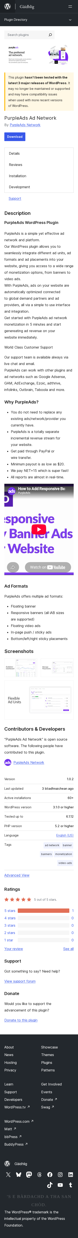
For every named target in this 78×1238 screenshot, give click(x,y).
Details (14, 153)
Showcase (49, 1047)
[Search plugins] (50, 35)
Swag (47, 1107)
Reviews (15, 164)
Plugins (46, 1062)
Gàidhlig (21, 1164)
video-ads (65, 863)
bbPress (13, 1137)
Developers (13, 1099)
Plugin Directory (15, 19)
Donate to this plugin (20, 1020)
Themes (47, 1055)
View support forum (20, 981)
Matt (10, 1129)
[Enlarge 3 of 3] (68, 686)
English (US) (65, 835)
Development (19, 187)
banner (67, 845)
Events (46, 1092)
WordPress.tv (17, 1107)
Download (15, 136)
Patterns (48, 1070)
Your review (13, 949)
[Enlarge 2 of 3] (68, 664)
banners (46, 854)
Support (15, 198)
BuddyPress (16, 1144)
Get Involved (51, 1084)
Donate (49, 1099)
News (8, 1055)
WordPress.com (19, 1121)
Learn (8, 1084)
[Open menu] (71, 6)
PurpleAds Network (25, 125)
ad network (52, 845)
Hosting (10, 1062)
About (9, 1047)
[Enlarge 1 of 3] (31, 664)
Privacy (10, 1070)
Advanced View (16, 875)
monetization (63, 854)
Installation (17, 176)
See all (68, 949)
